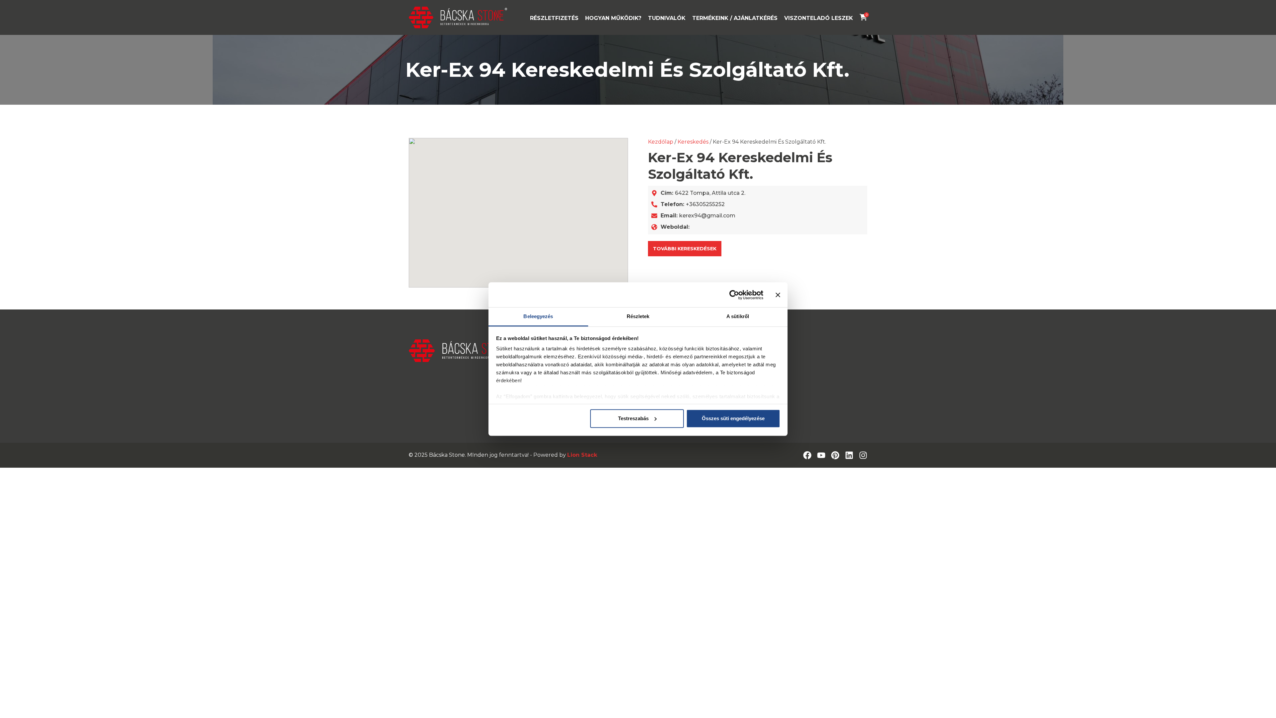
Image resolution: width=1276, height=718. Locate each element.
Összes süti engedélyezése (733, 418)
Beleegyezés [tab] (538, 316)
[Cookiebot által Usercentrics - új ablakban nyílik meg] (734, 295)
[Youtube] (821, 455)
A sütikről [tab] (737, 316)
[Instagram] (863, 455)
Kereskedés (693, 142)
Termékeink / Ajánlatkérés (735, 18)
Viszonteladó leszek (818, 18)
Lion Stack (582, 455)
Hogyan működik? (613, 18)
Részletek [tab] (638, 316)
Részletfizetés (554, 18)
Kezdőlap (660, 142)
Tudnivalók (667, 18)
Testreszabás (633, 418)
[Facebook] (807, 455)
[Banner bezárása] (778, 295)
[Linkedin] (849, 455)
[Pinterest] (835, 455)
